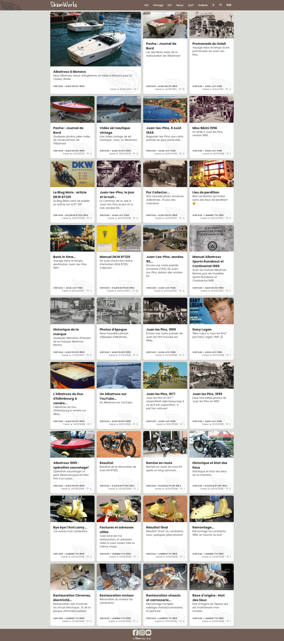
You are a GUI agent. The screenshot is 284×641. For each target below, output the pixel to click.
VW (146, 5)
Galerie (203, 5)
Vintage (158, 5)
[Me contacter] (220, 4)
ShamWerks (63, 4)
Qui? (191, 5)
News (179, 5)
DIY (170, 5)
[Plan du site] (213, 4)
